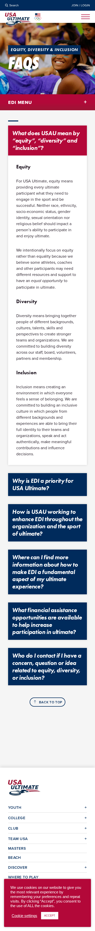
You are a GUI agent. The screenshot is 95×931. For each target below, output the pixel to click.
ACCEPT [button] (49, 915)
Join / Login (80, 5)
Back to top (50, 702)
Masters (17, 848)
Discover (17, 867)
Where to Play (23, 877)
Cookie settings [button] (24, 916)
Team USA (18, 839)
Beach (14, 857)
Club (13, 828)
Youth (15, 807)
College (16, 818)
